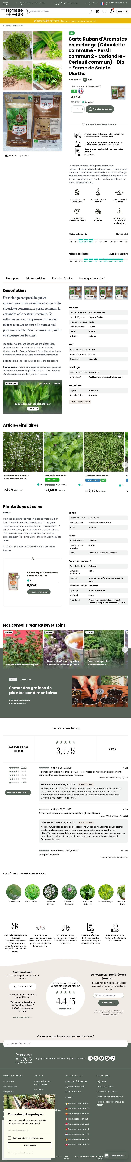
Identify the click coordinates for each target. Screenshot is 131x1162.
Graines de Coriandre (87, 903)
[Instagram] (90, 1058)
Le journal (101, 1081)
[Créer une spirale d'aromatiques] (104, 649)
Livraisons (39, 1089)
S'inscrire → (108, 1002)
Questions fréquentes (76, 1081)
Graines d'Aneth (14, 902)
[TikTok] (112, 1058)
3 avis (90, 79)
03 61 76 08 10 (25, 986)
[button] (97, 11)
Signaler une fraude (75, 1086)
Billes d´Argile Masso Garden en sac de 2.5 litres (42, 574)
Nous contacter (73, 1091)
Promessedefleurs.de (78, 1108)
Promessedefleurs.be (78, 1139)
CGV (58, 1156)
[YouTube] (107, 1058)
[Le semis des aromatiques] (23, 649)
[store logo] (14, 12)
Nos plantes (9, 1091)
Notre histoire (10, 1086)
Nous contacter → (22, 1017)
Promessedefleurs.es (78, 1113)
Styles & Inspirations (107, 1091)
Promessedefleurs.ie (78, 1103)
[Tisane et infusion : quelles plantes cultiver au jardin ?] (63, 649)
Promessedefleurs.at (78, 1124)
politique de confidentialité (114, 1013)
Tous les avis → (65, 1008)
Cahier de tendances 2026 (110, 1096)
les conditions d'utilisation (108, 1014)
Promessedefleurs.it (78, 1118)
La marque (8, 1081)
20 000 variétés (5, 4)
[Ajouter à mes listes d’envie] (38, 436)
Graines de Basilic (32, 902)
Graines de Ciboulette (69, 903)
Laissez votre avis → (18, 792)
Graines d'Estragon (106, 902)
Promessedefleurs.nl (78, 1134)
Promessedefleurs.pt (78, 1129)
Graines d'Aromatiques (14, 25)
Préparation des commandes (42, 1083)
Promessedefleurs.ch (78, 1144)
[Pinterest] (101, 1058)
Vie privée (66, 1157)
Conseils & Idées (105, 1086)
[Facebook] (95, 1058)
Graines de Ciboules (50, 903)
